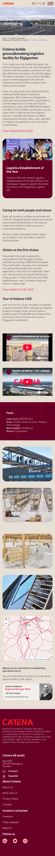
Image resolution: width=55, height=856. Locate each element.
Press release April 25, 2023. (18, 290)
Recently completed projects (16, 40)
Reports (7, 828)
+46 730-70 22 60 (12, 693)
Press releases (11, 822)
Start (5, 38)
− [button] (6, 623)
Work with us (10, 793)
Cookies (7, 805)
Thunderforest (27, 659)
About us (8, 787)
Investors (8, 817)
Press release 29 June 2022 (18, 131)
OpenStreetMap (39, 659)
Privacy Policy (10, 799)
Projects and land (16, 38)
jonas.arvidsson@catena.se (16, 697)
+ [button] (6, 619)
